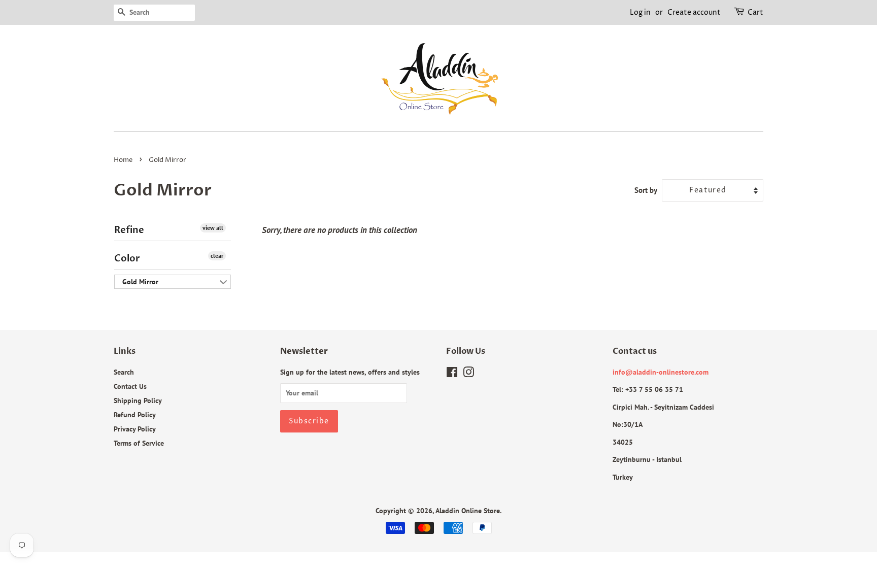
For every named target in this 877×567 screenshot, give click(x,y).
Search (124, 372)
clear (217, 255)
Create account (694, 12)
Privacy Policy (135, 428)
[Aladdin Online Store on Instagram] (468, 374)
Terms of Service (139, 443)
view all (213, 227)
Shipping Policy (138, 400)
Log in (640, 12)
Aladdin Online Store (467, 510)
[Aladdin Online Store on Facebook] (452, 374)
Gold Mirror (140, 281)
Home (123, 160)
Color (127, 258)
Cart (755, 12)
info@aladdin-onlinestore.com (661, 372)
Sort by (645, 190)
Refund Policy (135, 414)
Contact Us (130, 386)
